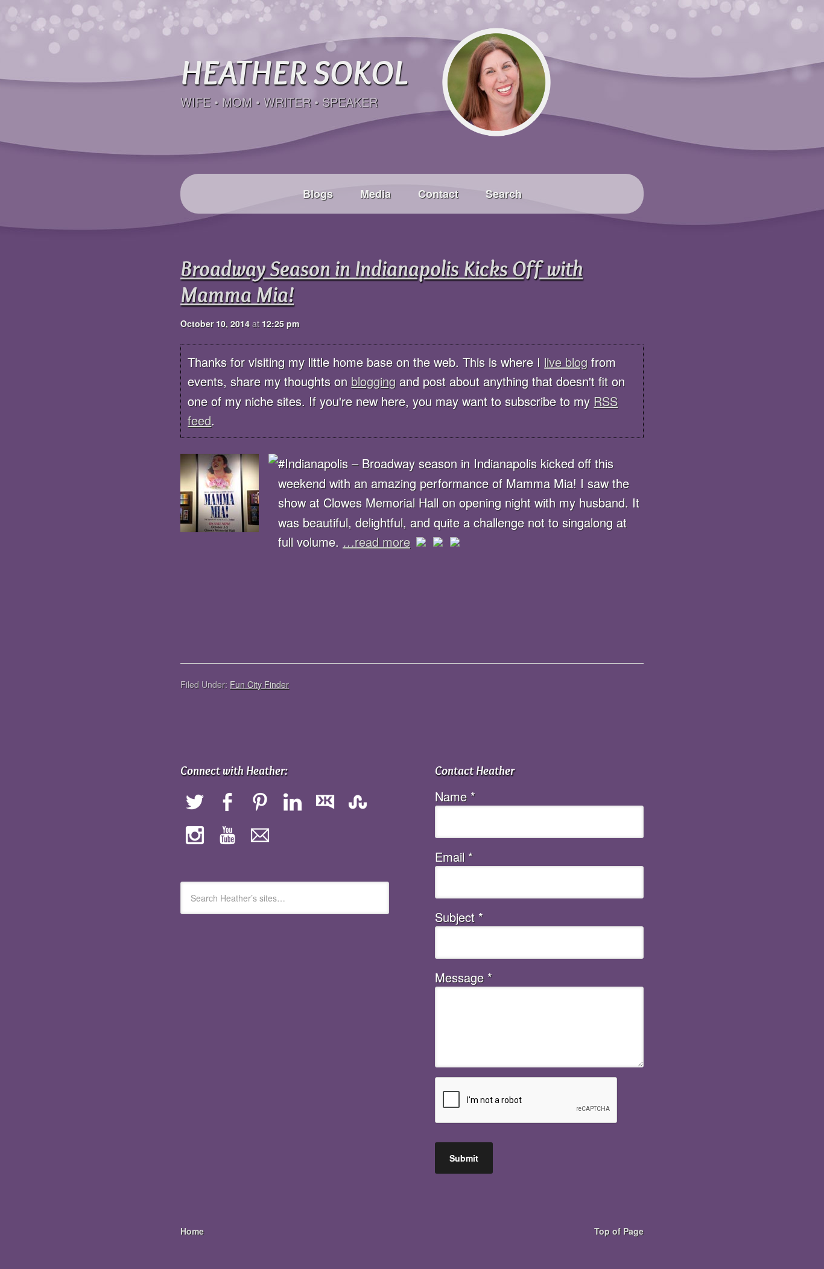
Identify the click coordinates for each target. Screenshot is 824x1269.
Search (504, 194)
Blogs (318, 194)
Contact (438, 194)
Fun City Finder (259, 684)
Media (375, 194)
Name (455, 796)
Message (463, 977)
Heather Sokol (293, 71)
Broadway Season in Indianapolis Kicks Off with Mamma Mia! (381, 281)
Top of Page (619, 1231)
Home (192, 1231)
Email (454, 856)
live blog (566, 362)
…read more (376, 541)
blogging (373, 381)
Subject (459, 917)
